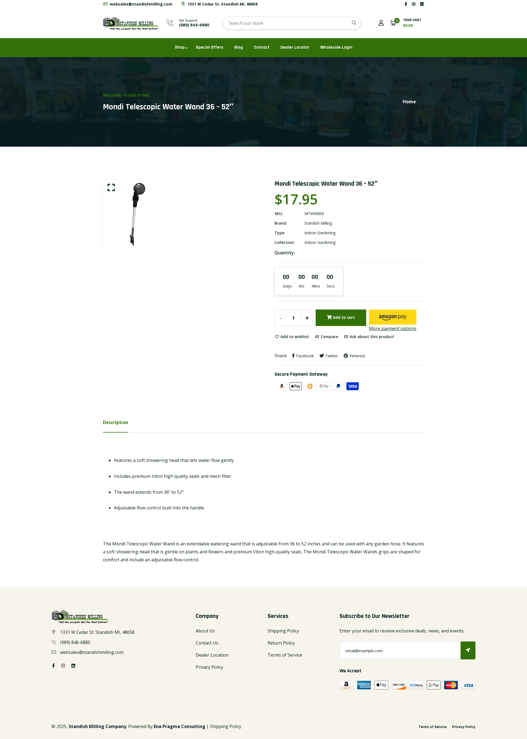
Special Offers (209, 47)
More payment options (392, 328)
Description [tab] (115, 422)
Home (409, 102)
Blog (238, 47)
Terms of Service (285, 655)
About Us (205, 631)
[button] (392, 317)
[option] (181, 214)
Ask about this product (371, 336)
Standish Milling (318, 223)
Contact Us (207, 643)
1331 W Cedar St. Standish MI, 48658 (221, 4)
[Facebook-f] (406, 4)
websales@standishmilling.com (140, 4)
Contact (262, 47)
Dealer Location (212, 655)
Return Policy (281, 643)
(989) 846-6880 (194, 25)
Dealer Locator (295, 47)
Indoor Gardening (319, 232)
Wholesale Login (336, 47)
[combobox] (291, 23)
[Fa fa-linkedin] (422, 4)
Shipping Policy (283, 631)
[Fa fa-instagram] (413, 4)
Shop (180, 47)
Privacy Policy (209, 667)
